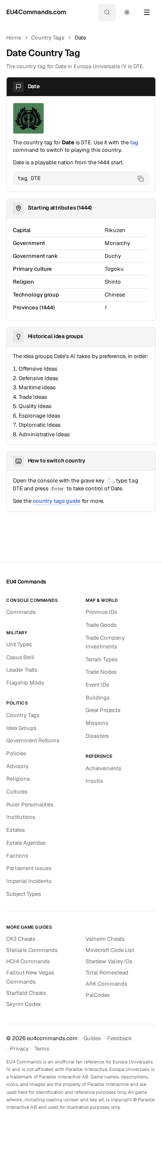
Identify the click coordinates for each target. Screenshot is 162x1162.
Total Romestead (107, 972)
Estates (15, 829)
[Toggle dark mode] (127, 12)
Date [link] (80, 37)
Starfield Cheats (26, 992)
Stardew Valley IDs (109, 961)
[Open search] (107, 12)
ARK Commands (106, 983)
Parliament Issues (29, 868)
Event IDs (97, 684)
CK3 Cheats (20, 938)
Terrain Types (102, 659)
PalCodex (98, 995)
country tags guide (57, 500)
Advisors (17, 766)
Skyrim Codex (23, 1004)
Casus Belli (20, 657)
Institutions (20, 817)
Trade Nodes (101, 671)
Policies (16, 753)
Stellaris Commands (32, 950)
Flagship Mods (25, 682)
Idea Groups (21, 728)
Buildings (98, 697)
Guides (92, 1038)
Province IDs (101, 612)
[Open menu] (146, 12)
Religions (18, 778)
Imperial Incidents (29, 881)
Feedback (119, 1038)
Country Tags (47, 37)
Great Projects (103, 710)
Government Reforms (32, 740)
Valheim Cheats (105, 938)
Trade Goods (101, 624)
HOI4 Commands (28, 961)
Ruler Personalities (30, 804)
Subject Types (23, 893)
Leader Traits (21, 669)
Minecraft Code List (110, 950)
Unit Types (19, 644)
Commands (21, 612)
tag (134, 142)
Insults (94, 780)
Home (13, 37)
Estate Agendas (26, 842)
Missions (97, 723)
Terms (41, 1048)
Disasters (97, 735)
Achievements (103, 768)
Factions (17, 855)
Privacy (19, 1048)
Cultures (16, 791)
